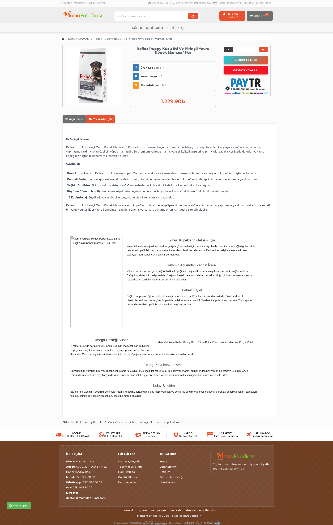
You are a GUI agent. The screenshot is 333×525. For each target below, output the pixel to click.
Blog (250, 3)
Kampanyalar (127, 482)
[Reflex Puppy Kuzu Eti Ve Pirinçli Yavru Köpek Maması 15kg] (93, 75)
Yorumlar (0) (102, 119)
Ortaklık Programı (135, 510)
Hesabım (166, 461)
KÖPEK (137, 28)
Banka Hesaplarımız (229, 3)
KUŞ (181, 28)
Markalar (176, 510)
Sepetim (260, 15)
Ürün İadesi (168, 482)
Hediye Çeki (159, 510)
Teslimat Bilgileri (130, 466)
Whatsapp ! (20, 505)
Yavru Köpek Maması (169, 422)
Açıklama (75, 119)
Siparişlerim (168, 466)
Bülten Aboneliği (171, 477)
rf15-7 (152, 422)
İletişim (165, 472)
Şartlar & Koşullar (130, 461)
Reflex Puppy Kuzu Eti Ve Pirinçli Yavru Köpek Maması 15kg (133, 38)
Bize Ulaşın (264, 3)
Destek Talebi (247, 70)
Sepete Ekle (247, 60)
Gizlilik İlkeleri (128, 477)
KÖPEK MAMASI (79, 38)
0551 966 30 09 (160, 3)
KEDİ (170, 28)
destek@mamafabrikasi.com (193, 3)
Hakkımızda (126, 472)
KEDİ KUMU (154, 28)
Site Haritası (194, 510)
